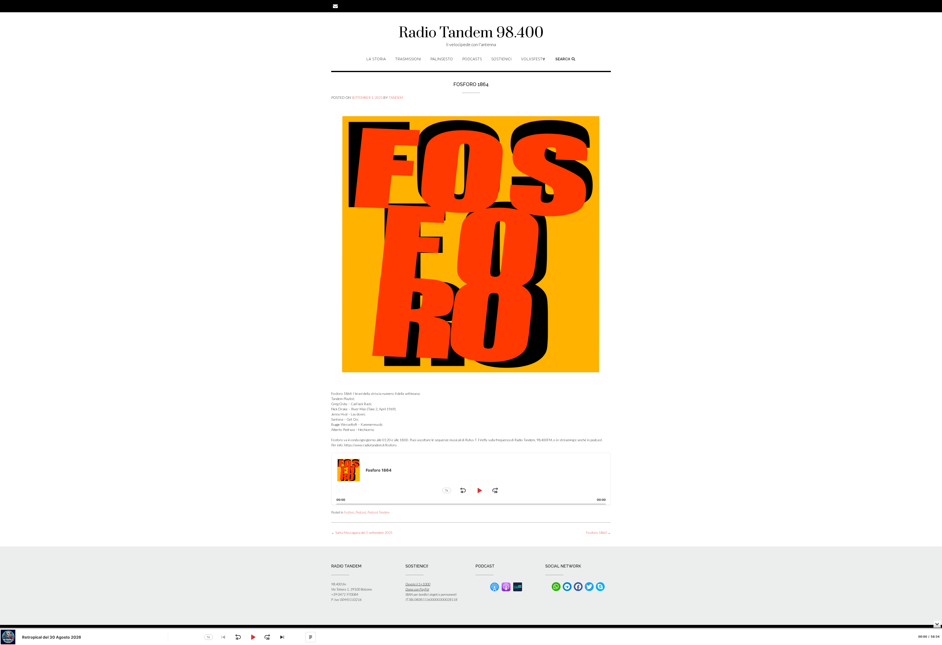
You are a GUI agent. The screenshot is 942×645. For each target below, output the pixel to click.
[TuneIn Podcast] (517, 586)
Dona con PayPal (417, 589)
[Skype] (600, 586)
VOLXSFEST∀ (533, 59)
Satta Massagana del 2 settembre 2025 (361, 532)
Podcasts (472, 59)
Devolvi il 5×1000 (418, 584)
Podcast (360, 512)
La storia (376, 59)
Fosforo (349, 512)
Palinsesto (442, 59)
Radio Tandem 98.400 (471, 33)
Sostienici (501, 59)
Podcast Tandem (378, 512)
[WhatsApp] (556, 586)
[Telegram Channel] (567, 586)
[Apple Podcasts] (506, 586)
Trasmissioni (408, 59)
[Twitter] (589, 586)
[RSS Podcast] (494, 586)
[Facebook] (578, 586)
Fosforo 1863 (598, 532)
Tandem (396, 97)
